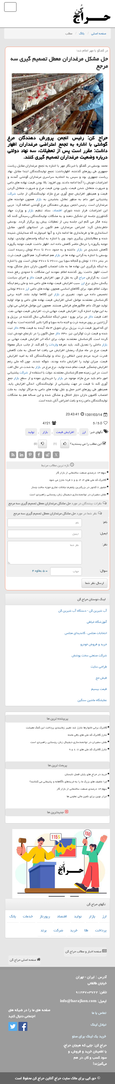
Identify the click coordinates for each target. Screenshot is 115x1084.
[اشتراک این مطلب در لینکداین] (21, 455)
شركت (12, 193)
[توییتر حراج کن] (12, 1027)
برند (43, 930)
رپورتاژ (45, 916)
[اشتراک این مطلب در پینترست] (30, 455)
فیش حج (101, 677)
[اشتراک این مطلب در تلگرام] (47, 455)
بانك (12, 916)
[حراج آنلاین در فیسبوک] (22, 1027)
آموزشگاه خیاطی (97, 622)
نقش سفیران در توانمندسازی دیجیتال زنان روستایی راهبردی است (68, 494)
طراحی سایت (99, 666)
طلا (86, 930)
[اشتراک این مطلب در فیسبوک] (39, 455)
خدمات (28, 916)
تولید (31, 432)
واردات (53, 344)
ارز (83, 283)
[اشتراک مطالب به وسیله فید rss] (13, 455)
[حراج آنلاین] (92, 7)
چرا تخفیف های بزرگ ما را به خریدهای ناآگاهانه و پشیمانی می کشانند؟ (68, 781)
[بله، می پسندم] (64, 444)
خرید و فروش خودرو (93, 644)
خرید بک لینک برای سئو (89, 1036)
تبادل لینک (98, 1024)
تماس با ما (99, 1012)
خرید (73, 930)
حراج (82, 277)
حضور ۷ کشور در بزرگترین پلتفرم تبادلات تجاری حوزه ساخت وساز (68, 487)
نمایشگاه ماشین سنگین (92, 700)
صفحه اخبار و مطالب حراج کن (83, 951)
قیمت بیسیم (99, 689)
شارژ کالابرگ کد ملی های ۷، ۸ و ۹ (88, 749)
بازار (39, 199)
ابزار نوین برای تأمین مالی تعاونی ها (87, 796)
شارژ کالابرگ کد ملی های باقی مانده (87, 735)
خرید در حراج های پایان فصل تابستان (86, 774)
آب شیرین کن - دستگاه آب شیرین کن (82, 610)
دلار (31, 277)
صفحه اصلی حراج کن (23, 960)
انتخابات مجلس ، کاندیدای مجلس (86, 633)
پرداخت (101, 930)
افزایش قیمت (65, 432)
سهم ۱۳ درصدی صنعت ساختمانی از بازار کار (81, 472)
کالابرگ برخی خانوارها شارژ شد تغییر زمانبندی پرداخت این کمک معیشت (66, 727)
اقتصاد (57, 210)
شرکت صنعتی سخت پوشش (89, 655)
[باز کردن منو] (10, 7)
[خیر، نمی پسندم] (42, 444)
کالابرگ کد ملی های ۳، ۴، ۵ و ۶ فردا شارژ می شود (77, 480)
